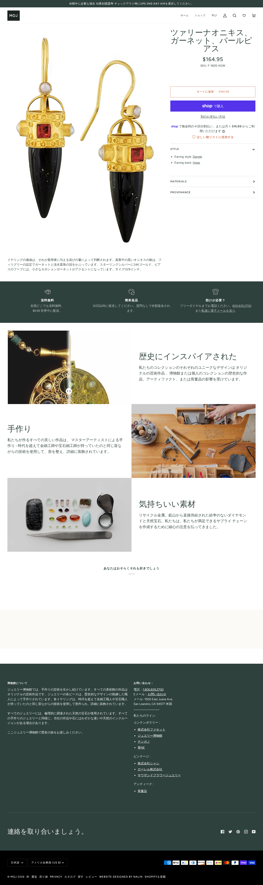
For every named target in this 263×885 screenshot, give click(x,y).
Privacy (56, 876)
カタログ (70, 876)
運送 (34, 876)
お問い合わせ (157, 694)
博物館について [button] (17, 683)
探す (81, 876)
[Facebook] (222, 832)
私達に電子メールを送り (218, 311)
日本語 (15, 862)
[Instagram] (246, 832)
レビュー (91, 876)
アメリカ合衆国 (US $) (46, 862)
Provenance (180, 192)
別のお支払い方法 (213, 117)
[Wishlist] (244, 15)
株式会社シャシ (148, 763)
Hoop (196, 163)
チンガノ (144, 741)
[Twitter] (230, 832)
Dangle (197, 157)
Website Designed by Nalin (121, 876)
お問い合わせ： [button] (144, 683)
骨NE (141, 747)
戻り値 (43, 876)
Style (174, 149)
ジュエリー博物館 (150, 736)
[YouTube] (254, 832)
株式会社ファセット (151, 729)
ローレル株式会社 (150, 769)
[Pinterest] (238, 832)
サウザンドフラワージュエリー (159, 775)
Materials (178, 181)
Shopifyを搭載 (155, 876)
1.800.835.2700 (153, 689)
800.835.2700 (241, 306)
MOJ (13, 876)
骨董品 (142, 791)
